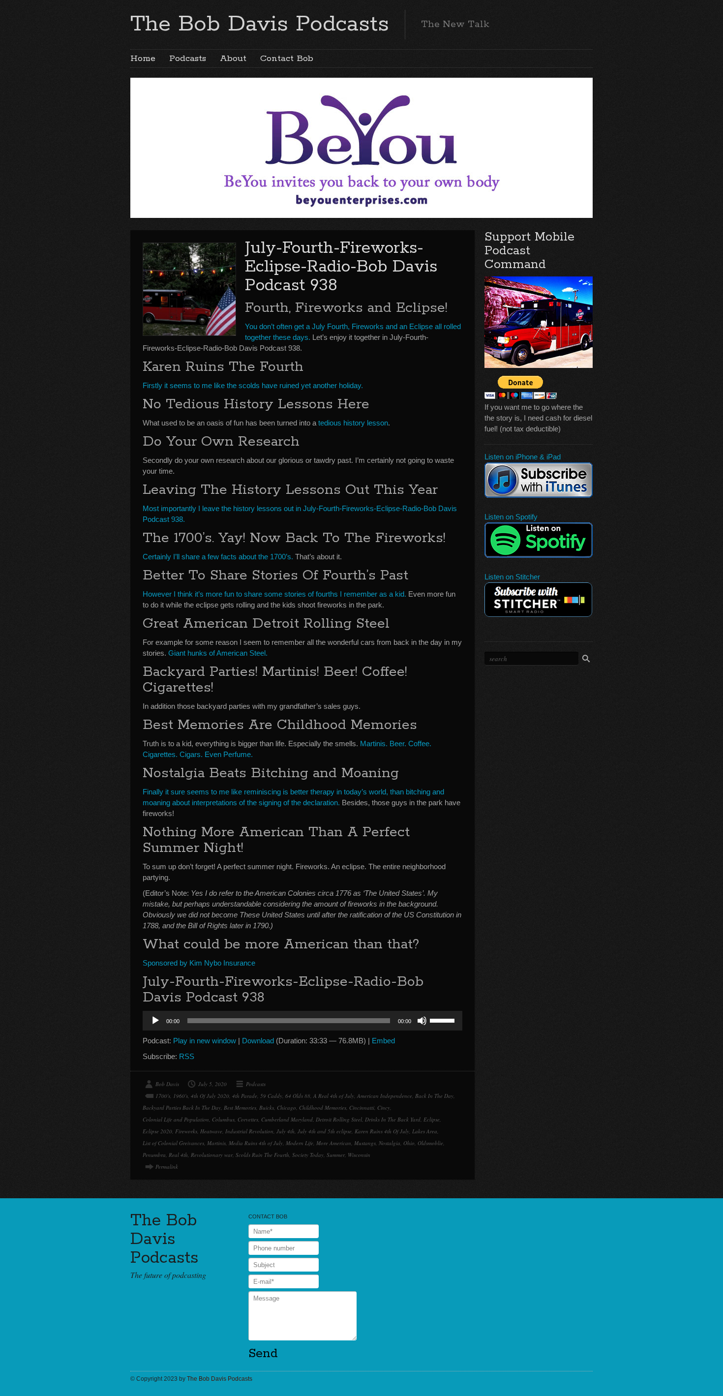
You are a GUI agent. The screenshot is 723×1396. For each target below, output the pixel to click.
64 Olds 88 (297, 1095)
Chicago (286, 1107)
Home (142, 58)
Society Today (308, 1154)
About (233, 58)
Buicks (266, 1107)
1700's (162, 1095)
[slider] (443, 1020)
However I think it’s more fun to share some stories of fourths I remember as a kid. (274, 594)
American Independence (384, 1095)
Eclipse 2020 (157, 1131)
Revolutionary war (212, 1154)
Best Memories (240, 1107)
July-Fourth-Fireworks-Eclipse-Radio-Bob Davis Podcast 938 (341, 267)
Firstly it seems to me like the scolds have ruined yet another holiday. (253, 385)
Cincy (383, 1107)
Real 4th (178, 1154)
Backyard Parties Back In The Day (182, 1107)
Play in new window (204, 1040)
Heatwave (211, 1131)
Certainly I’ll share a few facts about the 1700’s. (218, 556)
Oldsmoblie (430, 1143)
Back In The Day (434, 1095)
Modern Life (299, 1143)
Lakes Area (424, 1131)
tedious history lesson (353, 423)
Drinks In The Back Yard (393, 1119)
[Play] (155, 1021)
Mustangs (365, 1143)
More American (333, 1143)
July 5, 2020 (212, 1084)
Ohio (409, 1143)
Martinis (216, 1143)
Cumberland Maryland (287, 1119)
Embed (383, 1040)
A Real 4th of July (333, 1095)
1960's (180, 1095)
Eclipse (431, 1119)
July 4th (285, 1131)
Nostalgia (389, 1143)
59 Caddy (271, 1095)
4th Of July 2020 (210, 1095)
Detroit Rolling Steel (339, 1119)
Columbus (223, 1119)
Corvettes (248, 1119)
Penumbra (154, 1154)
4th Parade (244, 1095)
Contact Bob (286, 58)
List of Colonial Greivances (173, 1143)
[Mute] (422, 1021)
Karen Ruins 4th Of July (382, 1131)
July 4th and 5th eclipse (325, 1131)
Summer (336, 1154)
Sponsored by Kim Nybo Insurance (199, 963)
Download (258, 1040)
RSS (186, 1056)
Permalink (166, 1166)
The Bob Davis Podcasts (259, 24)
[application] (302, 1021)
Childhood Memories (322, 1107)
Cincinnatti (361, 1107)
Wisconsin (359, 1154)
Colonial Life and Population (176, 1119)
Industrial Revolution (249, 1131)
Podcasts (187, 58)
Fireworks (186, 1131)
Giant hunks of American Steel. (218, 653)
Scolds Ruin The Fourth (262, 1154)
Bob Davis (167, 1084)
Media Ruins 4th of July (256, 1143)
